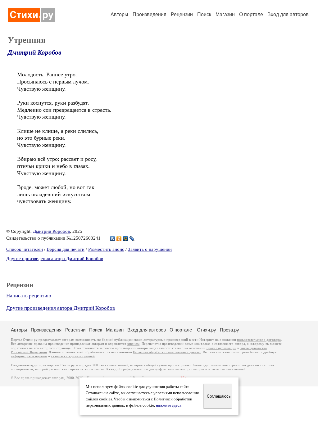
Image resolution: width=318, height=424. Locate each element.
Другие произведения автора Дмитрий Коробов (54, 258)
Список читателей (24, 249)
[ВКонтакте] (112, 239)
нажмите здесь (168, 405)
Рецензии (182, 14)
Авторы (119, 14)
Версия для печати (65, 249)
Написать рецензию (28, 296)
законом (133, 343)
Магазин (225, 14)
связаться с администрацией (73, 356)
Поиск (204, 14)
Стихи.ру (206, 329)
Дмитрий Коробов (34, 52)
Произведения (149, 14)
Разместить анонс (106, 249)
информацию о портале (29, 356)
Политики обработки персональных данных (167, 352)
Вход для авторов (288, 14)
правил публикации (221, 348)
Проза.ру (229, 329)
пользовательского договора (259, 339)
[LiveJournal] (132, 239)
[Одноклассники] (119, 239)
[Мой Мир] (125, 239)
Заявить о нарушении (150, 249)
